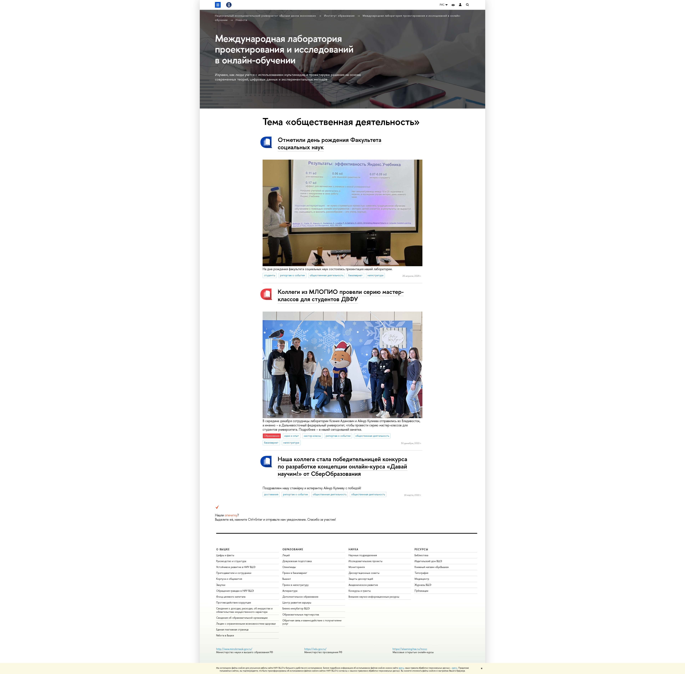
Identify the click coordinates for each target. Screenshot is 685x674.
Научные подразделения (363, 555)
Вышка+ (286, 578)
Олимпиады (289, 567)
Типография (421, 573)
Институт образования (340, 15)
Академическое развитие (363, 585)
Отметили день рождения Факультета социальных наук (329, 143)
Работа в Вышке (225, 635)
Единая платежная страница (232, 629)
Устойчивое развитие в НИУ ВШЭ (235, 567)
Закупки (220, 585)
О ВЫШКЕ (223, 549)
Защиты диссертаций (361, 578)
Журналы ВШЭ (423, 585)
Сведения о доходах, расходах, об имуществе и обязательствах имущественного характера (244, 610)
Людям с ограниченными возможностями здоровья (246, 623)
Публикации (421, 590)
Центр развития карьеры (296, 602)
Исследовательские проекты (365, 561)
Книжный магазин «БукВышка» (432, 567)
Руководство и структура (231, 561)
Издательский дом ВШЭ (428, 561)
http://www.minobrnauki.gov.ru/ (234, 649)
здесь (401, 668)
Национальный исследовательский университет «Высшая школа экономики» (266, 15)
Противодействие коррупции (233, 602)
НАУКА (353, 549)
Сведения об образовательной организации (242, 617)
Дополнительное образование (300, 596)
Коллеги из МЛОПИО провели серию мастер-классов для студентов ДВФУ (341, 295)
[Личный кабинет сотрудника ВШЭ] (460, 5)
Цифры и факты (225, 555)
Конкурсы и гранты (360, 590)
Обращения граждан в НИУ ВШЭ (235, 590)
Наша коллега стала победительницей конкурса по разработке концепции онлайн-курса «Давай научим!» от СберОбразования (342, 466)
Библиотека (421, 555)
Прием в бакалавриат (294, 573)
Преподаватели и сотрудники (233, 573)
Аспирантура (289, 590)
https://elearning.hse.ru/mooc (410, 649)
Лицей (286, 555)
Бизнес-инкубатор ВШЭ (296, 608)
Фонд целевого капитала (230, 596)
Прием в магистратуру (295, 585)
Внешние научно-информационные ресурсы (374, 596)
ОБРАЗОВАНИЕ (292, 549)
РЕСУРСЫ (421, 549)
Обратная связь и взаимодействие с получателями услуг (311, 622)
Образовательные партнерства (300, 614)
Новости (241, 20)
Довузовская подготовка (297, 561)
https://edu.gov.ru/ (315, 649)
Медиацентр (422, 578)
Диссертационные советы (364, 573)
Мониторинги (357, 567)
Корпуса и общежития (229, 578)
